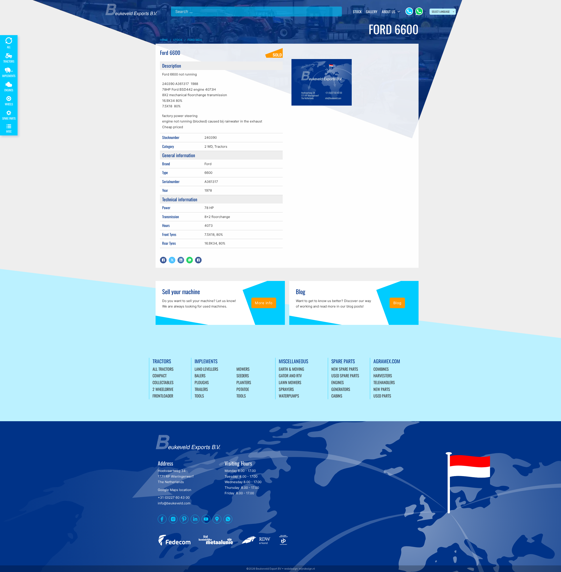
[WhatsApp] (419, 11)
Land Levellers (206, 369)
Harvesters (382, 375)
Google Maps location (174, 490)
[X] (172, 260)
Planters (243, 382)
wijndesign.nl (307, 568)
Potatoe (242, 389)
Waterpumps (289, 396)
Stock (357, 11)
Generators (340, 389)
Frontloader (163, 396)
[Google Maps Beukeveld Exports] (217, 520)
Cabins (336, 396)
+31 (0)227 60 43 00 (174, 497)
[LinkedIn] (181, 260)
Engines (337, 382)
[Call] (409, 11)
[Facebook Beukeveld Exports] (162, 520)
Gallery (371, 11)
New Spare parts (344, 369)
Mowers (243, 369)
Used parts (382, 396)
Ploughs (202, 382)
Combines (381, 369)
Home (164, 39)
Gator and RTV (290, 375)
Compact (160, 375)
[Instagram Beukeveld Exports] (173, 520)
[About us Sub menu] (399, 11)
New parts (381, 389)
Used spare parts (345, 375)
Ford (207, 164)
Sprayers (286, 389)
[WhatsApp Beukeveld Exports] (228, 520)
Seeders (242, 375)
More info (264, 303)
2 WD (208, 146)
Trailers (201, 389)
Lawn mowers (290, 382)
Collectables (163, 382)
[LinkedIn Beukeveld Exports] (195, 520)
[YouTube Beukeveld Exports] (206, 520)
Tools (199, 396)
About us (388, 11)
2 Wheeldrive (163, 389)
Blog (397, 303)
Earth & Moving (291, 369)
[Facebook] (163, 260)
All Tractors (163, 369)
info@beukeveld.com (174, 503)
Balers (200, 375)
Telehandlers (384, 382)
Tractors (220, 146)
